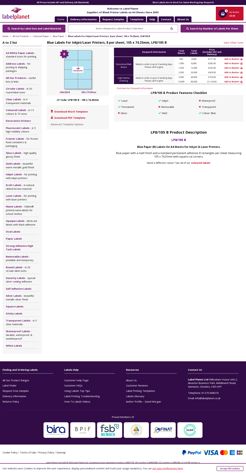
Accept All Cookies (230, 468)
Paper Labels (14, 238)
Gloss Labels (21, 154)
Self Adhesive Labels (18, 288)
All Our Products (21, 36)
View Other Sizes (233, 42)
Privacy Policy (46, 452)
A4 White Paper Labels (21, 54)
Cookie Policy (10, 452)
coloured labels (200, 162)
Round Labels (18, 269)
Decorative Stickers (18, 120)
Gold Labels (20, 165)
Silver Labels (20, 297)
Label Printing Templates (140, 390)
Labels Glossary (135, 396)
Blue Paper (58, 36)
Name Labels (20, 210)
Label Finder (10, 385)
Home (60, 19)
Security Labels (20, 279)
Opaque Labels (21, 222)
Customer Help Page (76, 380)
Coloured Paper (41, 36)
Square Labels (14, 306)
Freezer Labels (22, 142)
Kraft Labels (20, 186)
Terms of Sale (28, 452)
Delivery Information (14, 396)
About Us (131, 380)
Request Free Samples (16, 390)
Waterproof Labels (19, 335)
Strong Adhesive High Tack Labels (19, 247)
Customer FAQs (73, 385)
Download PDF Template (69, 117)
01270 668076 (210, 392)
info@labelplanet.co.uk (207, 398)
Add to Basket (232, 59)
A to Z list (10, 43)
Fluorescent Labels (21, 129)
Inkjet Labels (21, 176)
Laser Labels (21, 197)
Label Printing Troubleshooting (82, 396)
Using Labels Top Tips (77, 390)
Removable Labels (20, 258)
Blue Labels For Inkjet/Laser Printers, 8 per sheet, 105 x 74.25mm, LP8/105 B (109, 36)
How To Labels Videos (77, 401)
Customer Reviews (137, 385)
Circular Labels (19, 90)
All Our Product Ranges (16, 380)
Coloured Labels (20, 111)
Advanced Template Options (67, 124)
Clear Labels (18, 101)
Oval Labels (13, 231)
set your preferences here (167, 468)
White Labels (14, 345)
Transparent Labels (21, 322)
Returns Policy (11, 401)
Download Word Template (71, 111)
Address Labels (18, 67)
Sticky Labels (14, 313)
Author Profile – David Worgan (143, 401)
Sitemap (61, 452)
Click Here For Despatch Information (135, 88)
